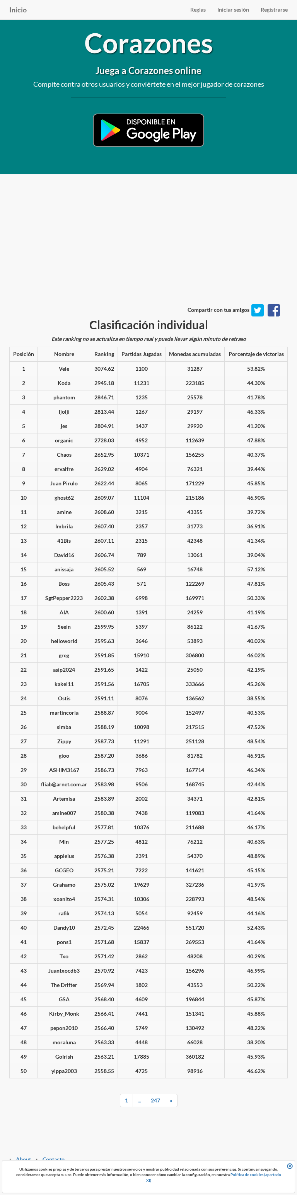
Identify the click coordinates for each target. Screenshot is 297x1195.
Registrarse (274, 9)
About (23, 1159)
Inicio (18, 9)
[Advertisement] (148, 248)
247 (155, 1100)
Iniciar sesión (233, 9)
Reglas (198, 9)
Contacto (54, 1159)
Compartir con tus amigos (218, 309)
